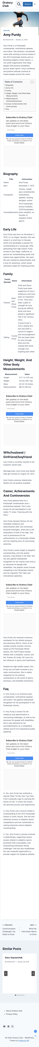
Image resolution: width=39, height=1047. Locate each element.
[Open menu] (35, 4)
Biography (10, 85)
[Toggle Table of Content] (31, 82)
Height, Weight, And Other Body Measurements (18, 94)
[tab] (15, 995)
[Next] (33, 973)
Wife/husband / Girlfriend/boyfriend (14, 100)
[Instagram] (12, 1026)
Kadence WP (24, 1041)
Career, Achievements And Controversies (16, 105)
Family (8, 91)
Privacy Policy (11, 1014)
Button (28, 4)
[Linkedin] (8, 1026)
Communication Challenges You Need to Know (8, 929)
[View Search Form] (19, 4)
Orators (6, 30)
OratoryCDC (9, 39)
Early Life (9, 88)
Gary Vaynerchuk (14, 957)
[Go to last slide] (5, 973)
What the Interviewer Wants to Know (29, 929)
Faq (7, 109)
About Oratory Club (14, 1011)
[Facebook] (4, 1026)
